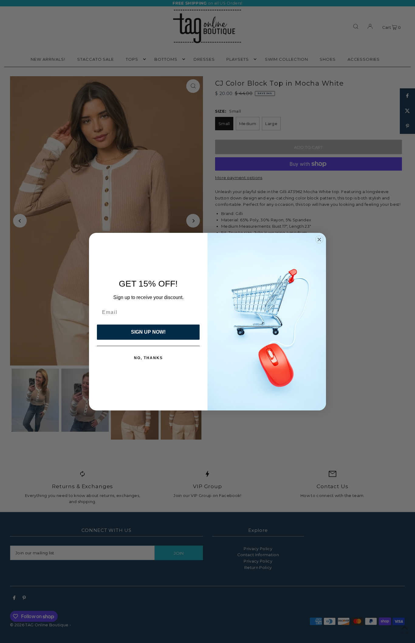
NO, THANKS (148, 358)
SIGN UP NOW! (148, 332)
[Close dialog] (319, 239)
